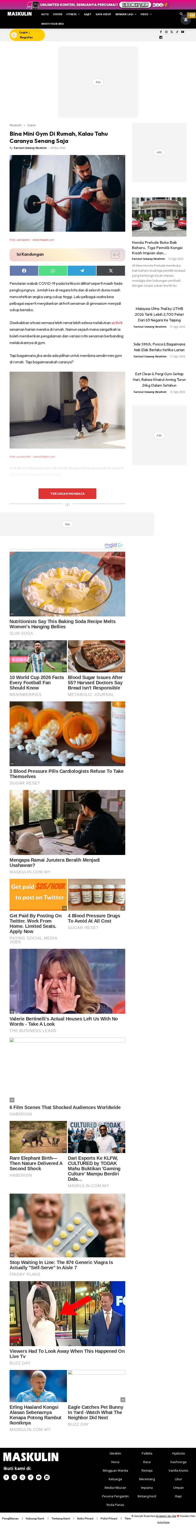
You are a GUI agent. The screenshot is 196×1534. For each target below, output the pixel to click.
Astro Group (163, 1522)
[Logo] (19, 14)
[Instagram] (166, 32)
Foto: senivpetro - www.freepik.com (32, 239)
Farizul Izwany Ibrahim (30, 148)
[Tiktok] (177, 32)
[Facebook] (161, 32)
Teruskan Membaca (67, 493)
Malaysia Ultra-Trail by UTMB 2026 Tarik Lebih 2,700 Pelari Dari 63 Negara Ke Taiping (159, 314)
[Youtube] (182, 32)
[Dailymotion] (161, 37)
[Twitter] (171, 32)
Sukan (31, 125)
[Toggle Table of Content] (112, 255)
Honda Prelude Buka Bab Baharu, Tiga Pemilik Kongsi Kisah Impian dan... (157, 247)
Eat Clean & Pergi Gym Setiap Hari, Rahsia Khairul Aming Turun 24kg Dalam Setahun (159, 379)
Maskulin (16, 125)
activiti (116, 322)
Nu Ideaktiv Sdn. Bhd (166, 1516)
